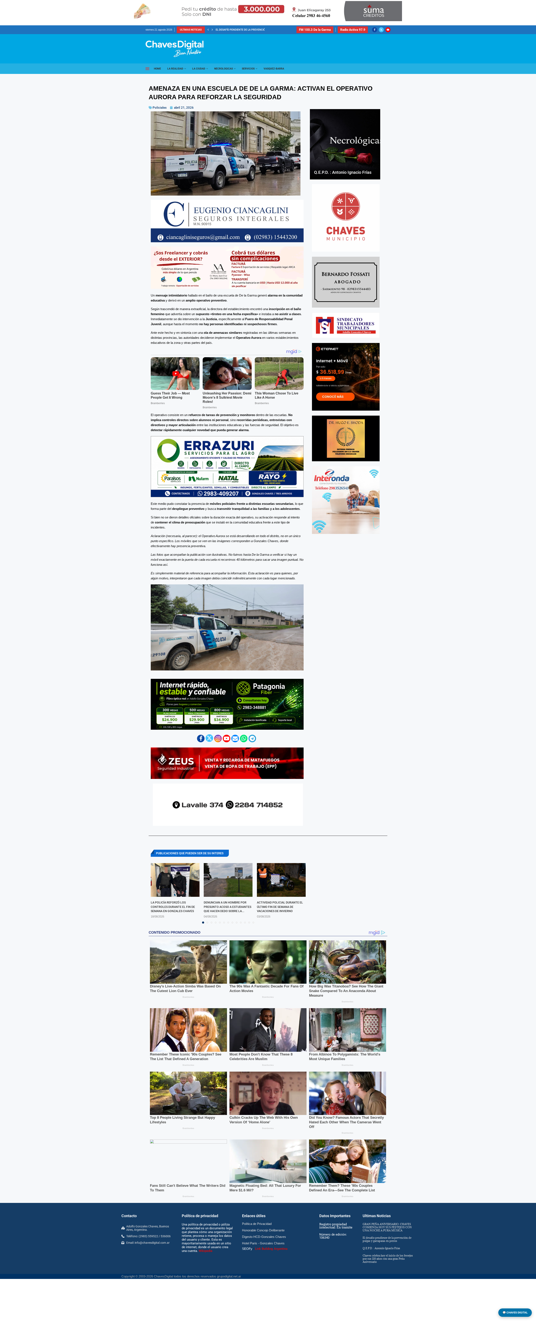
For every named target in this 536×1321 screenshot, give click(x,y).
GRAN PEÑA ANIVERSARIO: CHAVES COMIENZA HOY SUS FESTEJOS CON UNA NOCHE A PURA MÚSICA (387, 1227)
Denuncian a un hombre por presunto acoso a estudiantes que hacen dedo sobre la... (227, 907)
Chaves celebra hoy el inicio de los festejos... (246, 29)
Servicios (248, 68)
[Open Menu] (147, 69)
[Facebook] (374, 29)
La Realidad (175, 68)
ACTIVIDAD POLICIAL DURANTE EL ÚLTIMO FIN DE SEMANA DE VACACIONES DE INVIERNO (280, 907)
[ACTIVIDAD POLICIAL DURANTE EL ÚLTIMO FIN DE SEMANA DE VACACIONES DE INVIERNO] (281, 880)
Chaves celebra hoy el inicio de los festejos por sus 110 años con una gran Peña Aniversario (388, 1258)
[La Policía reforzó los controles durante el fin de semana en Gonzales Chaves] (175, 880)
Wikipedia (205, 1251)
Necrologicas (223, 68)
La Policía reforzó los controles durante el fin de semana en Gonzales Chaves (173, 907)
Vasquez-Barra (274, 68)
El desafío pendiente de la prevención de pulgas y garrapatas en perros (387, 1239)
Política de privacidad (200, 1216)
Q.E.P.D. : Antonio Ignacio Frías (342, 172)
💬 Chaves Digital (515, 1312)
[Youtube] (387, 29)
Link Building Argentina (271, 1249)
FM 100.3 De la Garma (315, 30)
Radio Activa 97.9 (352, 30)
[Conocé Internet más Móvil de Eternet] (346, 377)
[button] (208, 29)
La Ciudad (198, 68)
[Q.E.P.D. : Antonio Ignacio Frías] (345, 144)
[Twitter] (381, 29)
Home (157, 68)
